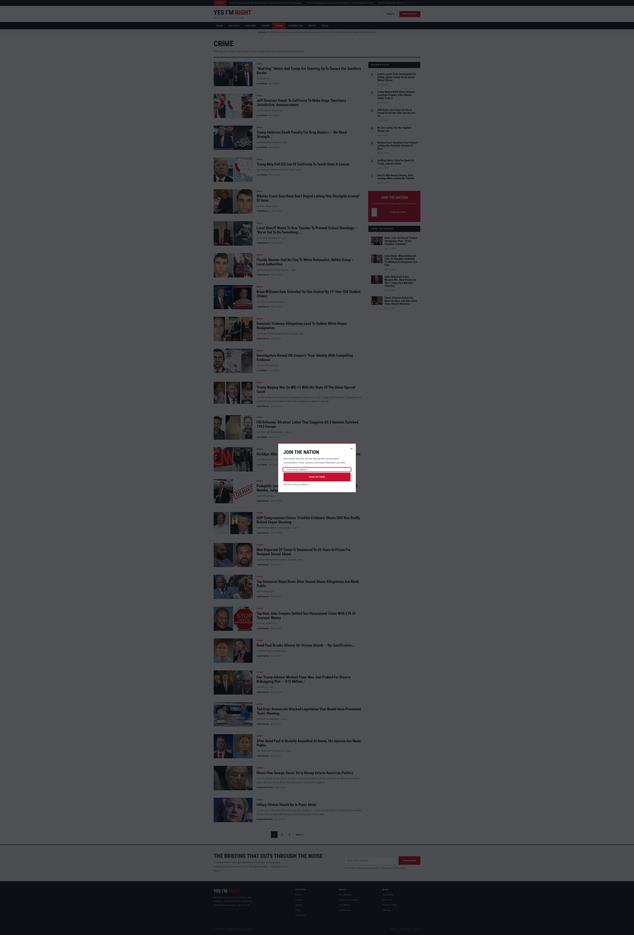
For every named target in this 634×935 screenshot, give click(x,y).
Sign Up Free (317, 477)
